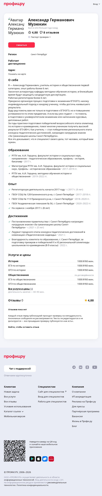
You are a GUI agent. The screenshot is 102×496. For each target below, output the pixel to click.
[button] (39, 37)
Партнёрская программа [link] (85, 411)
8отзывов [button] (51, 32)
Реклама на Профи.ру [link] (84, 401)
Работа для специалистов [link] (52, 401)
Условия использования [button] (17, 406)
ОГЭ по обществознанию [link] (22, 283)
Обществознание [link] (18, 275)
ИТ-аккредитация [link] (81, 396)
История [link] (13, 261)
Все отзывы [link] (10, 401)
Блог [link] (74, 426)
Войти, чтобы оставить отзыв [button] (23, 327)
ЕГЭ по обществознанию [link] (21, 279)
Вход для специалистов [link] (51, 396)
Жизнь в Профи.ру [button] (82, 421)
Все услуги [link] (10, 396)
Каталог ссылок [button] (12, 411)
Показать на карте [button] (17, 74)
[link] (21, 45)
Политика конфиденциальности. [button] (33, 485)
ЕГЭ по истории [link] (16, 265)
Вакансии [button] (77, 416)
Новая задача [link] (11, 391)
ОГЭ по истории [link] (17, 269)
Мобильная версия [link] (14, 416)
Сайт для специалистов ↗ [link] (52, 391)
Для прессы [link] (78, 406)
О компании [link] (79, 391)
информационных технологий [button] (19, 479)
